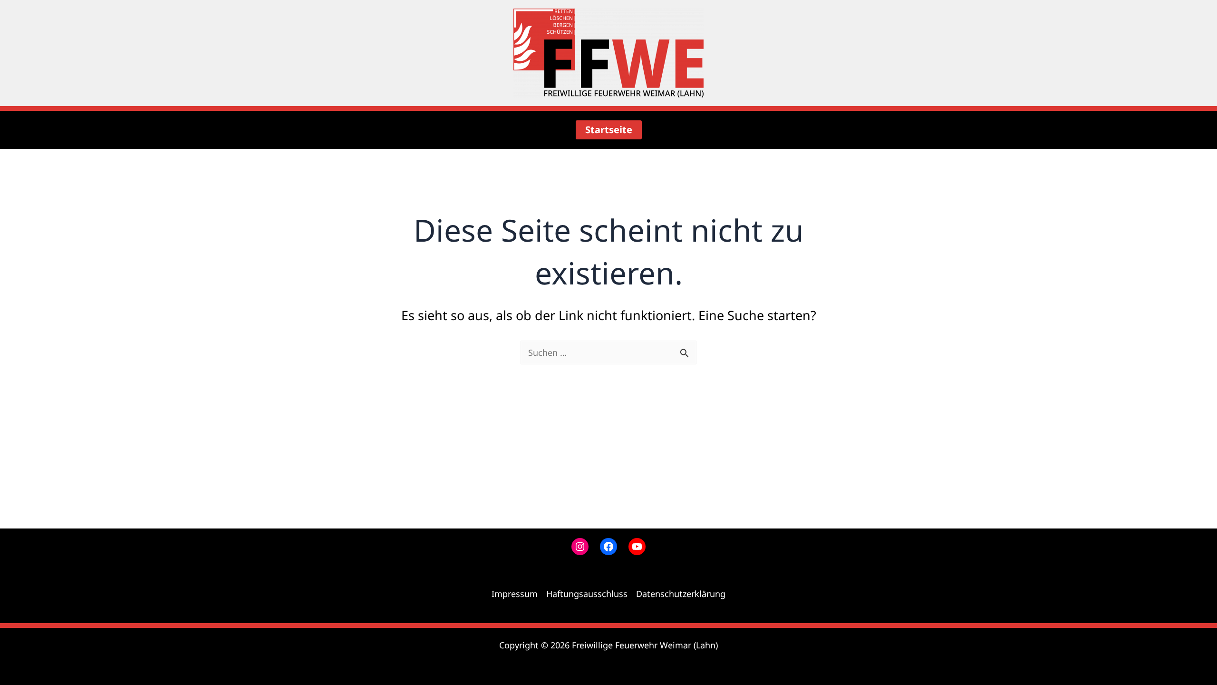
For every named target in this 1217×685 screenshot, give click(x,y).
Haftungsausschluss (587, 593)
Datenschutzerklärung (680, 593)
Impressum (515, 593)
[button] (609, 129)
